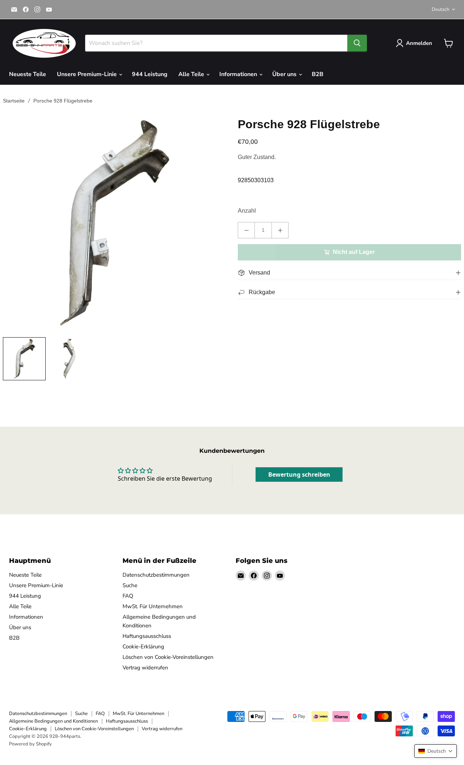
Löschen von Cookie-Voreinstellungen (168, 657)
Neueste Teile (27, 74)
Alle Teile (192, 74)
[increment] (280, 230)
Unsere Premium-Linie (87, 74)
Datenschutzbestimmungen (156, 574)
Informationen (238, 74)
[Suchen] (357, 43)
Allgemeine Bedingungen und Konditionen (53, 721)
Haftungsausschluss (147, 636)
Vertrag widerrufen (145, 667)
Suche (130, 585)
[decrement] (246, 230)
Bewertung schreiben (299, 474)
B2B (317, 74)
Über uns (285, 74)
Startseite (14, 101)
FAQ (128, 595)
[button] (435, 751)
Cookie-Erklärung (143, 646)
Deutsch (440, 9)
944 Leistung (149, 74)
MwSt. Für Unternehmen (153, 606)
